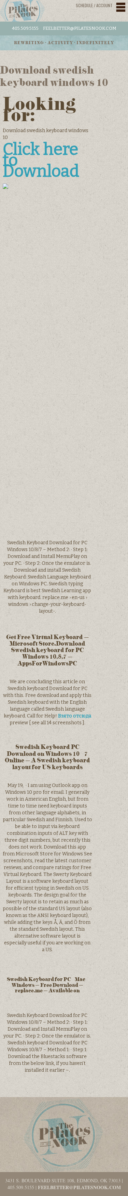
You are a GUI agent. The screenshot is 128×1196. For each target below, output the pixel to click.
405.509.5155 (25, 28)
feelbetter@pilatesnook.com (79, 28)
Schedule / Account (94, 5)
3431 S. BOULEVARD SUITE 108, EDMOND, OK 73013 (62, 1180)
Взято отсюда (74, 716)
